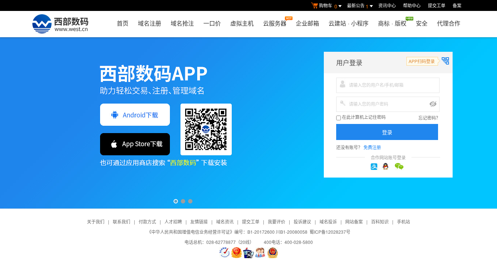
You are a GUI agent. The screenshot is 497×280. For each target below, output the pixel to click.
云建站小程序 (349, 23)
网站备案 (354, 221)
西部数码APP (248, 123)
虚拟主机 (242, 23)
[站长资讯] (248, 252)
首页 (122, 23)
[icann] (224, 252)
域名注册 (149, 23)
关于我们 (95, 221)
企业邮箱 (307, 23)
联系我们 (121, 221)
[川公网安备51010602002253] (272, 252)
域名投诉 (328, 221)
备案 (457, 5)
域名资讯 (225, 221)
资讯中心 (387, 5)
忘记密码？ (429, 117)
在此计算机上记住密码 (363, 117)
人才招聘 (173, 221)
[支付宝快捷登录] (376, 166)
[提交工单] (260, 252)
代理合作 (448, 23)
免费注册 (372, 147)
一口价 (212, 23)
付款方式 (147, 221)
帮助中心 (412, 5)
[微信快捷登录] (400, 166)
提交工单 (436, 5)
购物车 (328, 6)
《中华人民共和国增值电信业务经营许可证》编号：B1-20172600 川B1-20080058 (227, 232)
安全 (422, 23)
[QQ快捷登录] (388, 166)
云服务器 (274, 23)
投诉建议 (302, 221)
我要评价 (276, 221)
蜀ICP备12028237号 (330, 232)
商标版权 (392, 23)
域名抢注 (182, 23)
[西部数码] (60, 24)
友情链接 (199, 221)
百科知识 (380, 221)
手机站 (403, 221)
